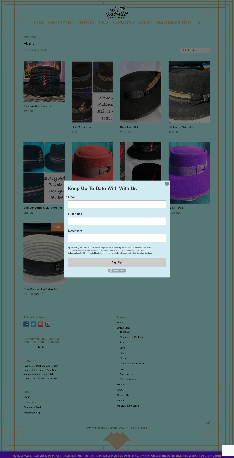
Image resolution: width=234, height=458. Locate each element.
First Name (75, 213)
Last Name (75, 230)
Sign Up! (117, 262)
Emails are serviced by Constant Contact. (134, 252)
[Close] (167, 184)
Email (71, 197)
